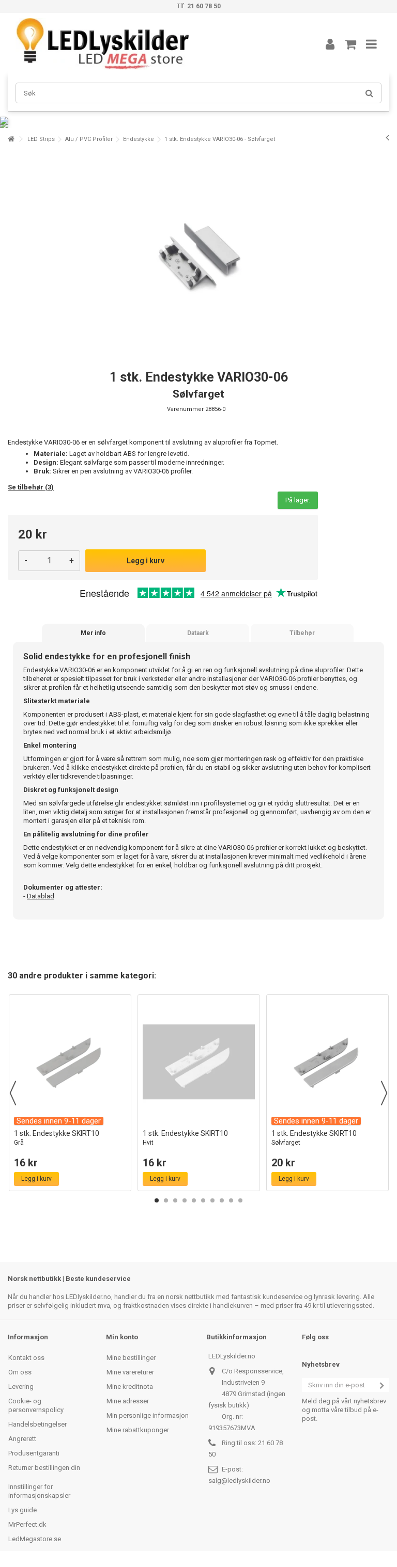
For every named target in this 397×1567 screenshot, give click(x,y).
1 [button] (157, 1200)
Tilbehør (302, 633)
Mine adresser (127, 1401)
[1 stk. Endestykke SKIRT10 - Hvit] (199, 1062)
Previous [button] (13, 1093)
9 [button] (231, 1200)
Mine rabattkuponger (137, 1430)
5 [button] (194, 1200)
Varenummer (185, 409)
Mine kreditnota (129, 1386)
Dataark (198, 633)
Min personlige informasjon (147, 1415)
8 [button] (222, 1200)
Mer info (93, 633)
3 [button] (175, 1200)
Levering (21, 1386)
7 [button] (212, 1200)
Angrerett (22, 1439)
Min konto (122, 1337)
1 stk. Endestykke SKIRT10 (56, 1137)
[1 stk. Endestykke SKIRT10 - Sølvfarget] (327, 1062)
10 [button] (240, 1200)
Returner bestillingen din (44, 1467)
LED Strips (41, 139)
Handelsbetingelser (37, 1424)
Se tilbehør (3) (31, 487)
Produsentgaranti (33, 1453)
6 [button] (203, 1200)
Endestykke (138, 139)
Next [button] (384, 1093)
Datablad (40, 896)
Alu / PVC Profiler (89, 139)
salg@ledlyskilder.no (239, 1480)
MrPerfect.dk (27, 1524)
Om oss (20, 1372)
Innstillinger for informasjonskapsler (39, 1491)
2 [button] (166, 1200)
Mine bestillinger (131, 1358)
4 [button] (184, 1200)
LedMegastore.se (34, 1539)
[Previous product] (387, 137)
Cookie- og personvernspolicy (36, 1405)
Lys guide (22, 1510)
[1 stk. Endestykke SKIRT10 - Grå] (70, 1062)
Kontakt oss (26, 1358)
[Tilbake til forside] (11, 139)
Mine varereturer (130, 1372)
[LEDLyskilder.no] (155, 44)
